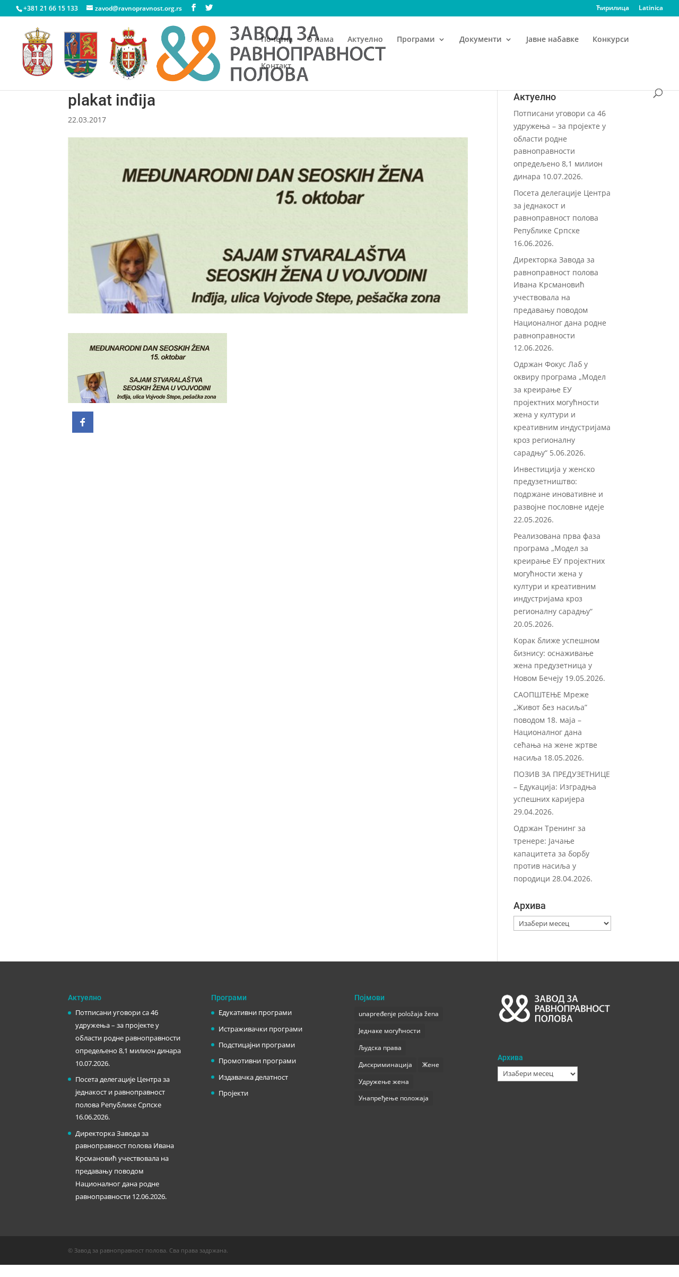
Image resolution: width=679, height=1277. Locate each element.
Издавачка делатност (253, 1077)
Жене (430, 1064)
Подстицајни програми (257, 1044)
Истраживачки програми (260, 1029)
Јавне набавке (552, 40)
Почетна (277, 40)
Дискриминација (385, 1064)
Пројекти (233, 1093)
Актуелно (365, 40)
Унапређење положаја (394, 1098)
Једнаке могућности (390, 1030)
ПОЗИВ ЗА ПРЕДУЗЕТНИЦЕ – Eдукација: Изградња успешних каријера (561, 786)
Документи (480, 40)
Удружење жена (384, 1081)
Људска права (380, 1047)
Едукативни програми (255, 1012)
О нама (320, 40)
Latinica (651, 8)
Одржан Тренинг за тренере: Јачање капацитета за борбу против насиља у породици (551, 853)
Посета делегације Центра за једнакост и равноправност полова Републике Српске (122, 1091)
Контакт (276, 66)
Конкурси (611, 40)
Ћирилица (612, 8)
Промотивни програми (257, 1060)
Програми (416, 40)
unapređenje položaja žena (399, 1013)
